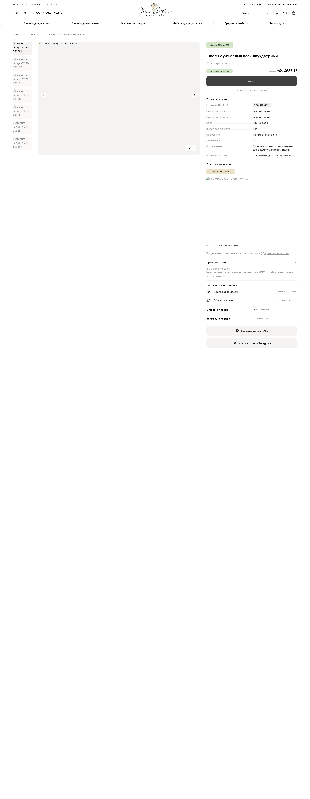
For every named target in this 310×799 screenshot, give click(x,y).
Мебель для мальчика (85, 23)
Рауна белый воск (220, 171)
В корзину (252, 81)
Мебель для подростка (135, 23)
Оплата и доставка (253, 4)
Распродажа (278, 23)
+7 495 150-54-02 (46, 13)
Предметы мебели (236, 23)
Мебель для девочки (37, 23)
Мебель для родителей (187, 23)
